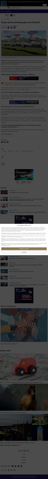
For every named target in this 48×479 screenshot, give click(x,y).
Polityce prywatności (17, 231)
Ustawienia (24, 252)
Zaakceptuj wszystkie (24, 248)
